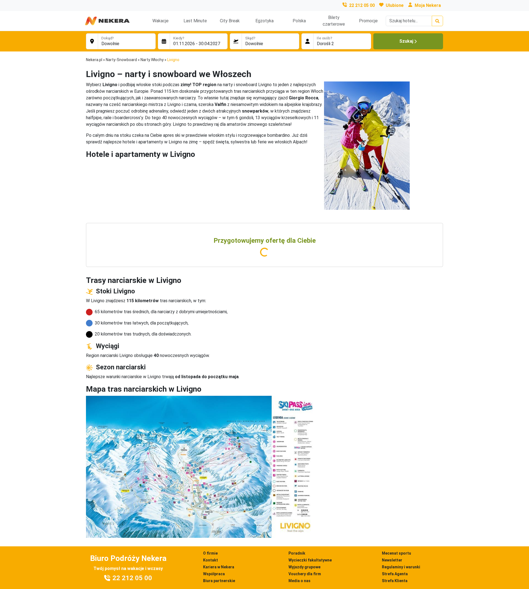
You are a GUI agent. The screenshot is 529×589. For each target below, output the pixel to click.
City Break (230, 20)
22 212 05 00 (362, 5)
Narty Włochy (152, 60)
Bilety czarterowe (334, 21)
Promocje (368, 20)
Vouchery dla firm (304, 574)
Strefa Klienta (394, 581)
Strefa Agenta (395, 574)
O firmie (210, 553)
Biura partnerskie (219, 581)
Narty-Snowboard (121, 60)
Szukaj (406, 41)
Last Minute (195, 20)
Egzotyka (264, 20)
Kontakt (210, 560)
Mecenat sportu (396, 553)
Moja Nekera (428, 5)
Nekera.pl (94, 60)
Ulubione (395, 5)
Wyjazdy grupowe (304, 567)
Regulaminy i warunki (401, 567)
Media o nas (299, 581)
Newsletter (392, 560)
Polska (299, 20)
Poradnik (296, 553)
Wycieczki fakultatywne (310, 560)
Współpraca (214, 574)
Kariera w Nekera (218, 567)
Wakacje (160, 20)
